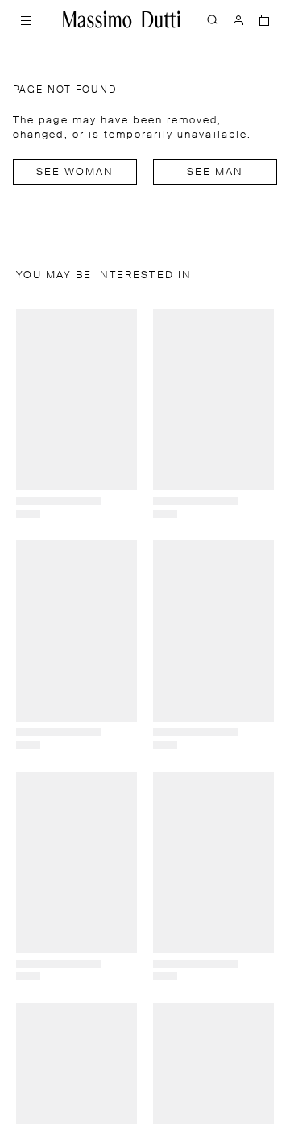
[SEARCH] (212, 19)
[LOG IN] (238, 19)
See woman (75, 172)
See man (215, 172)
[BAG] (264, 19)
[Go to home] (121, 19)
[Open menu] (25, 19)
